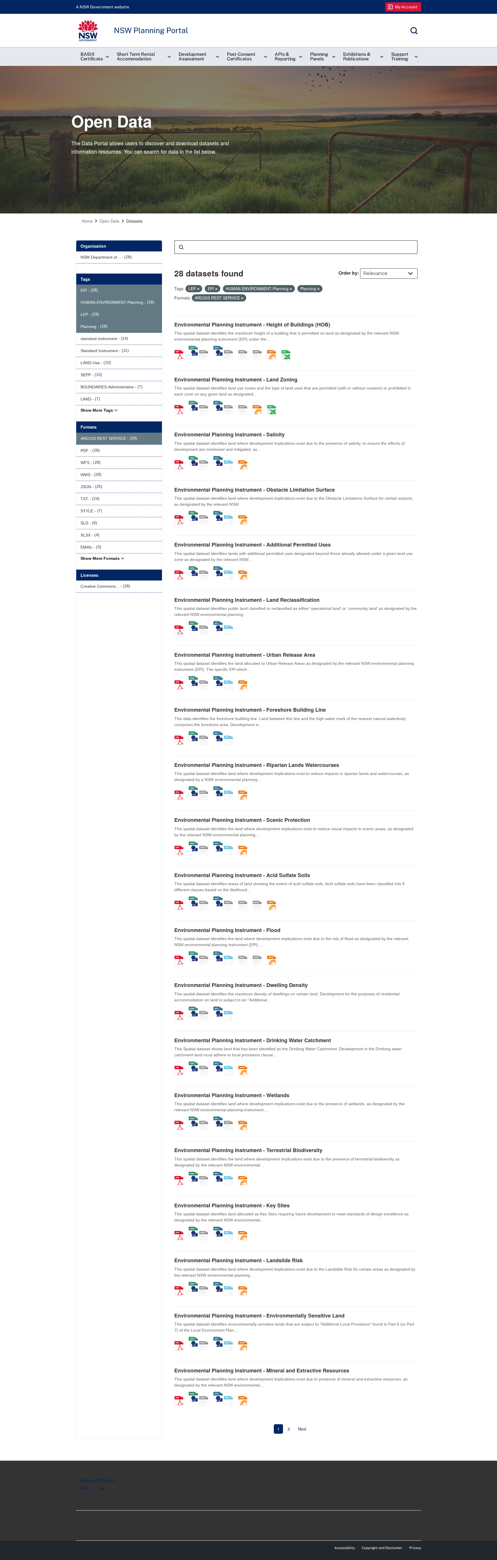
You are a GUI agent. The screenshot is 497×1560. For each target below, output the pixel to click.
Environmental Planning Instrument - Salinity (229, 434)
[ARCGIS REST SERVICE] (205, 349)
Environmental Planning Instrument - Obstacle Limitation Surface (254, 489)
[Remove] (198, 289)
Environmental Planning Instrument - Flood (227, 930)
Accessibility (344, 1548)
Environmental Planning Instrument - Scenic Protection (242, 820)
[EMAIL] (259, 349)
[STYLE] (230, 349)
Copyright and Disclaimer (382, 1548)
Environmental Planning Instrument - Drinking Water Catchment (252, 1040)
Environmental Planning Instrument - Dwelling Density (241, 985)
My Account (406, 7)
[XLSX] (288, 349)
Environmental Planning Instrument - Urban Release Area (244, 654)
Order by (348, 273)
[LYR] (230, 403)
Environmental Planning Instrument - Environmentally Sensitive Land (259, 1315)
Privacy (415, 1548)
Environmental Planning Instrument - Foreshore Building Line (250, 709)
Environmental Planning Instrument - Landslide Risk (238, 1260)
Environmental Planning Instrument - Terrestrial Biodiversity (248, 1150)
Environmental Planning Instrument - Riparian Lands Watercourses (256, 765)
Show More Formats (100, 558)
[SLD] (244, 349)
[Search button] (181, 247)
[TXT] (230, 459)
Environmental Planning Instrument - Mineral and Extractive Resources (261, 1370)
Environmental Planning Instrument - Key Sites (232, 1205)
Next (302, 1429)
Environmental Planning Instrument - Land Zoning (235, 379)
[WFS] (218, 349)
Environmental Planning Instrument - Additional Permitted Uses (252, 544)
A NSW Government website (102, 7)
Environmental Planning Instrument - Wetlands (231, 1095)
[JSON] (273, 349)
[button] (94, 56)
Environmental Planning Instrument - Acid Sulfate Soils (242, 875)
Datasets (134, 221)
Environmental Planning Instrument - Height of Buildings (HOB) (252, 324)
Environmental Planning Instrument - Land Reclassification (247, 600)
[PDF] (181, 349)
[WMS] (193, 349)
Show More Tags (97, 410)
